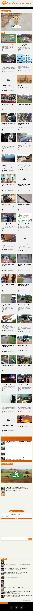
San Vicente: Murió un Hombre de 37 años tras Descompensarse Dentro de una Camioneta (17, 564)
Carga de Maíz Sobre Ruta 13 (22, 164)
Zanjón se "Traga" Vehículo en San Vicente (8, 365)
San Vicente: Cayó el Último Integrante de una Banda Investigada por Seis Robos (16, 576)
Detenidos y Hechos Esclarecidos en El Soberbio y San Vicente (7, 405)
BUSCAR (16, 518)
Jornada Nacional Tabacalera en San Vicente (24, 365)
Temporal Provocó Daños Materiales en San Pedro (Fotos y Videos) (24, 45)
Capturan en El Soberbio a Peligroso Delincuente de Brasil (7, 224)
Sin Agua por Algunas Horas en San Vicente (8, 325)
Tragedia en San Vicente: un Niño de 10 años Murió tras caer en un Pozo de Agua (16, 560)
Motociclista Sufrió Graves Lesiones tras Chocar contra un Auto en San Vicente (15, 572)
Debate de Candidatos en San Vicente (7, 104)
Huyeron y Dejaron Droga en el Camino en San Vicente (8, 265)
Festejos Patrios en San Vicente (6, 85)
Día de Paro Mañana (21, 65)
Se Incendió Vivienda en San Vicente (7, 425)
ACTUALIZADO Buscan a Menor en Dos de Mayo (8, 285)
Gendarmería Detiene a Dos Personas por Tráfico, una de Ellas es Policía (24, 185)
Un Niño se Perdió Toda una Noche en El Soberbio (24, 385)
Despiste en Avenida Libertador (6, 204)
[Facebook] (11, 608)
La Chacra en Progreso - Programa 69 (7, 44)
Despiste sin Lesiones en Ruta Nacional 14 (24, 143)
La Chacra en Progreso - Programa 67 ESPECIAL (23, 224)
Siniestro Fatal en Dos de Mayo (22, 345)
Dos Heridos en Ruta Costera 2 (6, 384)
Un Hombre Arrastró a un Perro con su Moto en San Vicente (8, 164)
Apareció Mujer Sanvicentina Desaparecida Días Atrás (8, 144)
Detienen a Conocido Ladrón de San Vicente (8, 244)
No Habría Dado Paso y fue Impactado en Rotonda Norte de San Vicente (24, 285)
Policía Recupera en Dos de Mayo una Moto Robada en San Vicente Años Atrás (24, 325)
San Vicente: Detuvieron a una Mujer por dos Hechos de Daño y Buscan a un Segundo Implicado (18, 595)
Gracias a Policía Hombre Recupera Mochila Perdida (24, 405)
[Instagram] (16, 608)
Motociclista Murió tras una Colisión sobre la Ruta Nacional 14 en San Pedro (15, 587)
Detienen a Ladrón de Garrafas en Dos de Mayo (8, 185)
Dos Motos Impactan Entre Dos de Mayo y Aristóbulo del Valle (8, 346)
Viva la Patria (20, 85)
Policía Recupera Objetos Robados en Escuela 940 (23, 124)
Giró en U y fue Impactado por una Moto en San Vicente (24, 305)
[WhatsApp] (21, 608)
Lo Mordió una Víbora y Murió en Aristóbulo (24, 104)
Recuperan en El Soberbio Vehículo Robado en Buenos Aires (8, 124)
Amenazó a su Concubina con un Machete (24, 204)
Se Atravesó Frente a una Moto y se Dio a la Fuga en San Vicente (24, 244)
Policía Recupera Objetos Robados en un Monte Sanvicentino (8, 65)
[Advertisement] (7, 503)
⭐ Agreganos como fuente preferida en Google (16, 511)
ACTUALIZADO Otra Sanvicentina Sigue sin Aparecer (24, 265)
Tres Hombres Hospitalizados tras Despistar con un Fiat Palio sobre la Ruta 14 (15, 568)
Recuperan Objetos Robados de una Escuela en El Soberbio (8, 305)
